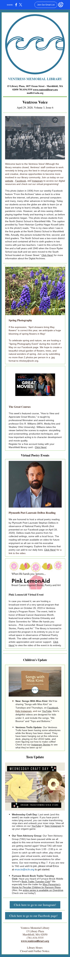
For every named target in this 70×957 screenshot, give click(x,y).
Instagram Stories (40, 744)
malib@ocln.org (35, 93)
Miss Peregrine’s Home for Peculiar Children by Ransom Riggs (36, 886)
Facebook (20, 180)
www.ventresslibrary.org (45, 89)
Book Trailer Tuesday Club (36, 881)
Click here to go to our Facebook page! (33, 916)
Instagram (37, 180)
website (9, 180)
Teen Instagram (53, 826)
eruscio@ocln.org (24, 869)
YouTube (46, 711)
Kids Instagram (23, 711)
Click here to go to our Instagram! (35, 905)
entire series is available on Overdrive (43, 890)
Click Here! (47, 255)
